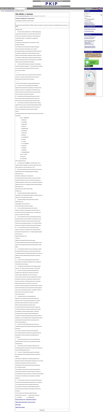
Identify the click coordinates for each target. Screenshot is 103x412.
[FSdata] (89, 66)
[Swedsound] (93, 57)
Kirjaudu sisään (87, 20)
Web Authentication (90, 19)
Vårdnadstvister (88, 42)
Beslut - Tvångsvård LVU (89, 41)
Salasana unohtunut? (89, 22)
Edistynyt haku (89, 8)
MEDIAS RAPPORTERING (90, 46)
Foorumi (6, 8)
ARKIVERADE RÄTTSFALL (90, 40)
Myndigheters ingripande (89, 38)
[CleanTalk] (92, 64)
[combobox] (19, 8)
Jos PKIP (11, 8)
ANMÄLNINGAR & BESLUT (90, 29)
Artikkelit (2, 8)
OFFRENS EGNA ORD (89, 44)
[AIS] (87, 59)
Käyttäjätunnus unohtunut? (90, 24)
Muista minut (86, 16)
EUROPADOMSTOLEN (89, 31)
